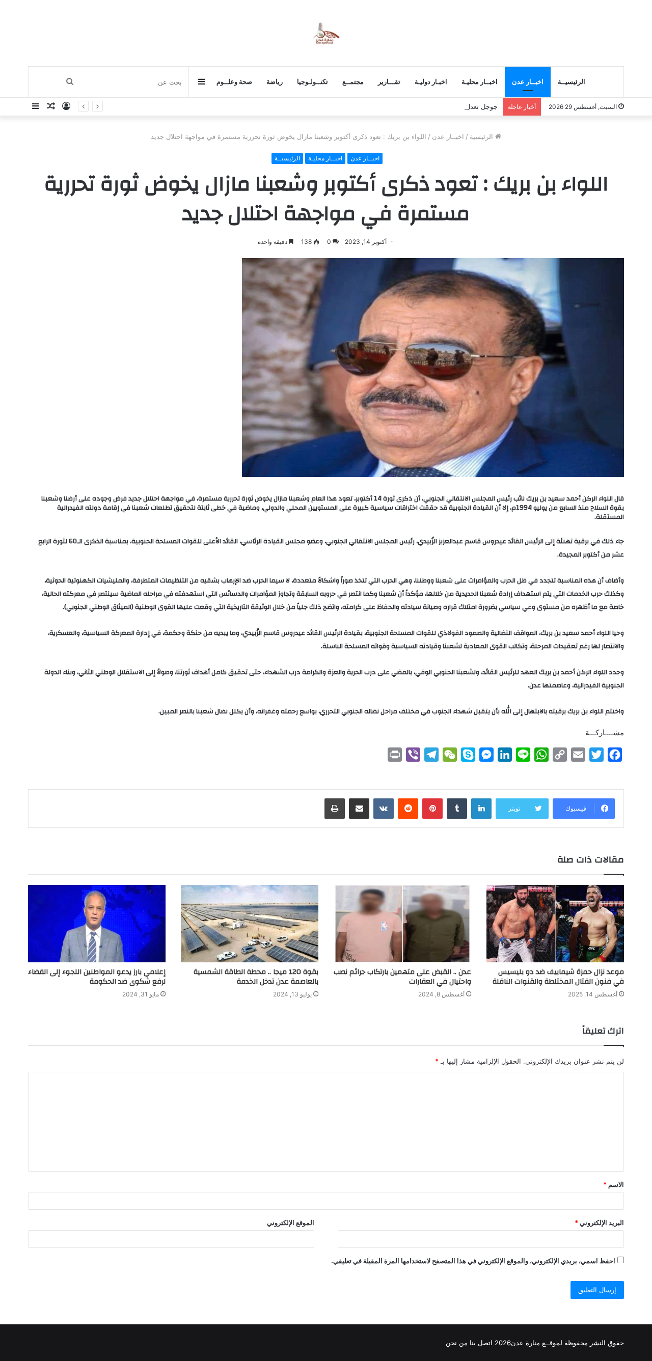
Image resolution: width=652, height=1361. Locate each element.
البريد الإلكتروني (599, 1222)
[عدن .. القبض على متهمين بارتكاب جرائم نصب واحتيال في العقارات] (402, 923)
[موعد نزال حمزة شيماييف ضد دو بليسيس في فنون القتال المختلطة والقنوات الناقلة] (555, 923)
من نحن (457, 1343)
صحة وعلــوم (234, 82)
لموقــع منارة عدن (536, 1343)
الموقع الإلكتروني (290, 1222)
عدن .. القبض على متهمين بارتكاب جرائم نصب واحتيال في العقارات (402, 976)
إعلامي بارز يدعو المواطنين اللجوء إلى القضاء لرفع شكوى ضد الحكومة (97, 976)
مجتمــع (353, 82)
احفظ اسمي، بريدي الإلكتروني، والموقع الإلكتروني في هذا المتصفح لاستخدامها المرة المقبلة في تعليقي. (473, 1261)
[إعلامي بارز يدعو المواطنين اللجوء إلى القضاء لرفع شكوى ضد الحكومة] (97, 923)
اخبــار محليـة (479, 82)
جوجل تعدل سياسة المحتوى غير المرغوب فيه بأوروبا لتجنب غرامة (406, 106)
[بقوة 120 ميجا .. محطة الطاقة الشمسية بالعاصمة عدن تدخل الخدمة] (249, 923)
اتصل (485, 1343)
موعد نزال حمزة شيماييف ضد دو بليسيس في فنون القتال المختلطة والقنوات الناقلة (558, 976)
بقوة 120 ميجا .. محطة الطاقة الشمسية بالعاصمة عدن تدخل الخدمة (256, 976)
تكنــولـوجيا (312, 82)
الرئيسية (482, 136)
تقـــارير (389, 82)
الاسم (613, 1184)
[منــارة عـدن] (325, 32)
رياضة (274, 82)
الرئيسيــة (571, 82)
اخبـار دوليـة (431, 82)
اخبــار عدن (528, 82)
